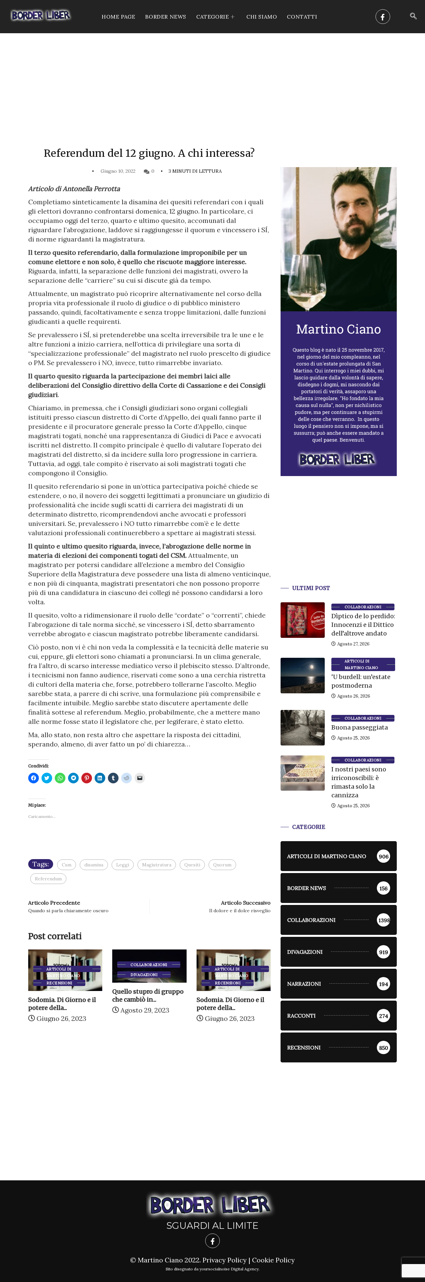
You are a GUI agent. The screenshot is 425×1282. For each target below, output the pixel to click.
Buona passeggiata (359, 727)
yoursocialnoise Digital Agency (229, 1268)
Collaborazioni (148, 964)
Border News (165, 16)
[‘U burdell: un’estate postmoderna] (303, 675)
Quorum (222, 865)
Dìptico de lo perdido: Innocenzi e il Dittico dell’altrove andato (363, 624)
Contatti (302, 16)
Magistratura (156, 865)
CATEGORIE (212, 16)
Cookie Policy (273, 1260)
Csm (66, 865)
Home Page (118, 16)
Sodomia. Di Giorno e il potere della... (62, 1004)
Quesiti (192, 865)
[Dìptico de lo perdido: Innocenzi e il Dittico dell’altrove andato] (303, 620)
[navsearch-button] (413, 16)
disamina (93, 865)
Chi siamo (261, 16)
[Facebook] (383, 16)
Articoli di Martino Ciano (63, 969)
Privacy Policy (225, 1260)
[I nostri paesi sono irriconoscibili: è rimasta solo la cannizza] (303, 773)
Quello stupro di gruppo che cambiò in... (148, 995)
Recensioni (59, 983)
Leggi (122, 865)
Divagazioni (143, 974)
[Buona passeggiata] (303, 727)
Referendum (48, 879)
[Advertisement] (212, 83)
